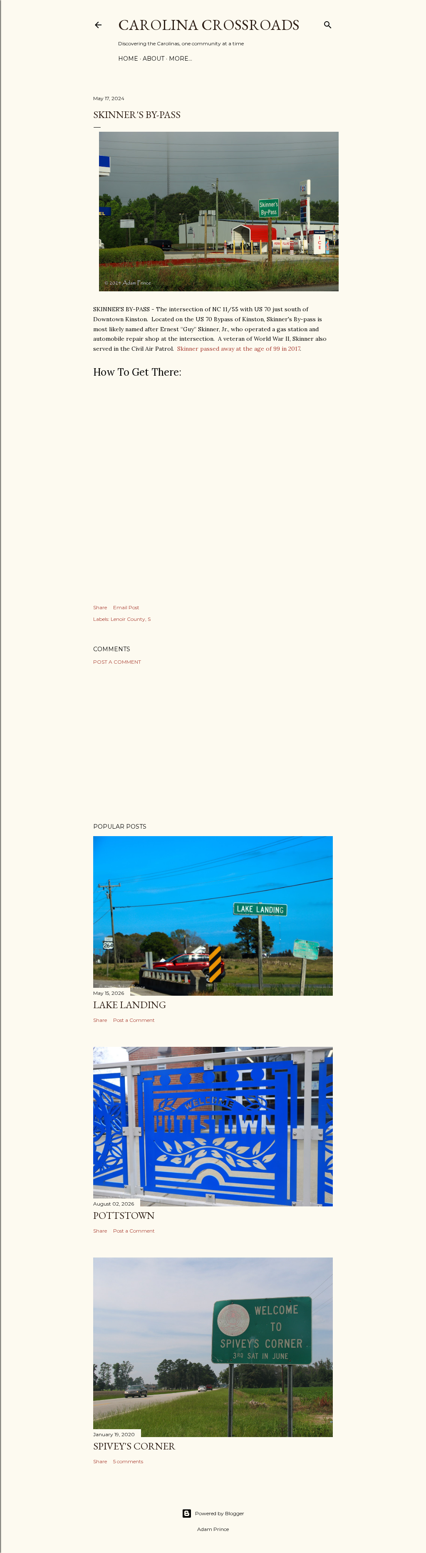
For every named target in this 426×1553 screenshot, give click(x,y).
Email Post (126, 607)
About (153, 58)
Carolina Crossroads (209, 24)
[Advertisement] (213, 744)
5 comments (128, 1461)
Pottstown (124, 1215)
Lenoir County (128, 619)
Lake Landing (129, 1004)
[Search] (328, 23)
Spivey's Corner (134, 1446)
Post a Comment (117, 662)
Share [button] (100, 607)
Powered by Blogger (219, 1513)
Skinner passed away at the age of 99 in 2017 (238, 348)
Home (128, 58)
